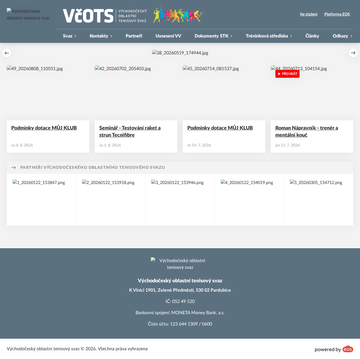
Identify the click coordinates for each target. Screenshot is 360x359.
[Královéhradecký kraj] (110, 200)
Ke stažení (309, 14)
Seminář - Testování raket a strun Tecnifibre (130, 132)
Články (312, 36)
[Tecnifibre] (249, 200)
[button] (6, 52)
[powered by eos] (334, 348)
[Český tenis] (41, 200)
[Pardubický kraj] (180, 200)
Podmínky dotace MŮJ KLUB (44, 128)
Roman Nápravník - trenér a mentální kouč (306, 132)
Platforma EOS (337, 14)
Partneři (134, 36)
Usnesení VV (168, 36)
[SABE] (318, 200)
